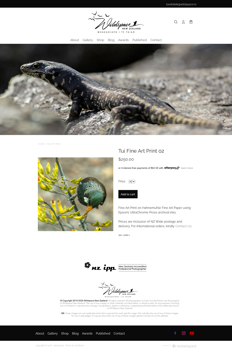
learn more (187, 168)
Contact (156, 40)
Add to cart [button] (128, 194)
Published (139, 40)
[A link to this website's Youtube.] (192, 333)
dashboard (59, 345)
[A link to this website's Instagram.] (183, 333)
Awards (123, 40)
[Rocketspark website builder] (180, 346)
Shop (100, 40)
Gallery (88, 40)
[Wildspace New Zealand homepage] (116, 22)
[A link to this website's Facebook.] (175, 333)
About (74, 40)
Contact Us (183, 226)
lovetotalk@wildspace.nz (181, 4)
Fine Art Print (54, 143)
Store (41, 143)
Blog (111, 40)
